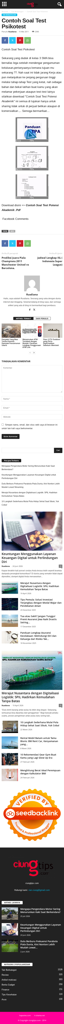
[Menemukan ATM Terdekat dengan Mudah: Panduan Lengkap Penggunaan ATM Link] (32, 330)
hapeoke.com (25, 1015)
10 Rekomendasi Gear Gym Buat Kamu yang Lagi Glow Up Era (38, 756)
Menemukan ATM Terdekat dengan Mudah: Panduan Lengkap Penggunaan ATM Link (31, 343)
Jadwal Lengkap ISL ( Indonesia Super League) (49, 261)
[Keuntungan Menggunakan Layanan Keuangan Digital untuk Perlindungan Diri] (32, 531)
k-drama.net (39, 1015)
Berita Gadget (8, 984)
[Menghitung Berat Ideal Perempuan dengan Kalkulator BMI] (10, 775)
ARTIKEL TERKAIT (23, 318)
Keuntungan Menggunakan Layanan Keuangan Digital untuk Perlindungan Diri (29, 476)
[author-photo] (32, 283)
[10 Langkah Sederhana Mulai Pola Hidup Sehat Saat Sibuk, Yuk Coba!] (10, 727)
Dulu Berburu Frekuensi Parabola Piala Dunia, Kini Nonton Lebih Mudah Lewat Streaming (31, 485)
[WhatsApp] (27, 40)
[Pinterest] (20, 40)
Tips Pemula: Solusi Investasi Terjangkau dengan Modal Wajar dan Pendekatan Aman (41, 602)
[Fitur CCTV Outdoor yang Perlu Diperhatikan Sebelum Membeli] (52, 330)
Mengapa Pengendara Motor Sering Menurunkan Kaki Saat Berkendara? (28, 468)
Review (5, 975)
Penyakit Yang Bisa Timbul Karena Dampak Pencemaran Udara (11, 342)
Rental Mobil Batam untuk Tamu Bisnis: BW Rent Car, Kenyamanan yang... (39, 741)
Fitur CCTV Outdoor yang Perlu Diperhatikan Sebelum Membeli (51, 342)
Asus (4, 999)
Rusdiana (12, 31)
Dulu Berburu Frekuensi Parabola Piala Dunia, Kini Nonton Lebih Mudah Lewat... (39, 944)
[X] (12, 40)
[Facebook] (5, 40)
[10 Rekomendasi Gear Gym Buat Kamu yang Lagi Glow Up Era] (10, 759)
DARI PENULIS (42, 318)
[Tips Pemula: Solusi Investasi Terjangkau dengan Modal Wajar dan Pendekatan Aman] (10, 604)
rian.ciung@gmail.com (39, 890)
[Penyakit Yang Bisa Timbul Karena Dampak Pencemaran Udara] (11, 330)
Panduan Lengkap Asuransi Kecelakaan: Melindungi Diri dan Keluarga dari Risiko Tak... (38, 636)
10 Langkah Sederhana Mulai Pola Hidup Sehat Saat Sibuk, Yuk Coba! (30, 503)
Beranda (5, 11)
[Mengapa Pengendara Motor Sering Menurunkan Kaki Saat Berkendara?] (10, 913)
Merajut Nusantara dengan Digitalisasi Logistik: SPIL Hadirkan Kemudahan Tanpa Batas (29, 494)
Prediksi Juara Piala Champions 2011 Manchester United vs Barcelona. (15, 263)
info (12, 231)
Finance (5, 989)
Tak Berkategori (17, 11)
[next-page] (34, 352)
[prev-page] (30, 352)
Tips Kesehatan (9, 994)
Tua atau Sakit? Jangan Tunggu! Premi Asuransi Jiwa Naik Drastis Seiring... (38, 619)
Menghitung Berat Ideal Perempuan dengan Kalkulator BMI (40, 772)
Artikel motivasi (9, 980)
